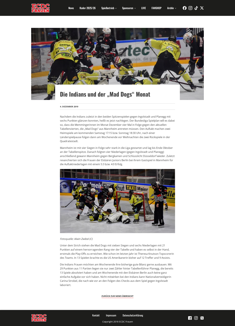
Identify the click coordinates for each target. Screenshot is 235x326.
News (71, 8)
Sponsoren (127, 8)
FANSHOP (156, 8)
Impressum (111, 315)
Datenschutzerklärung (133, 315)
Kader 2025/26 (88, 8)
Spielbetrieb (107, 8)
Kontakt (96, 315)
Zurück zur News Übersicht (117, 296)
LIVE (143, 8)
